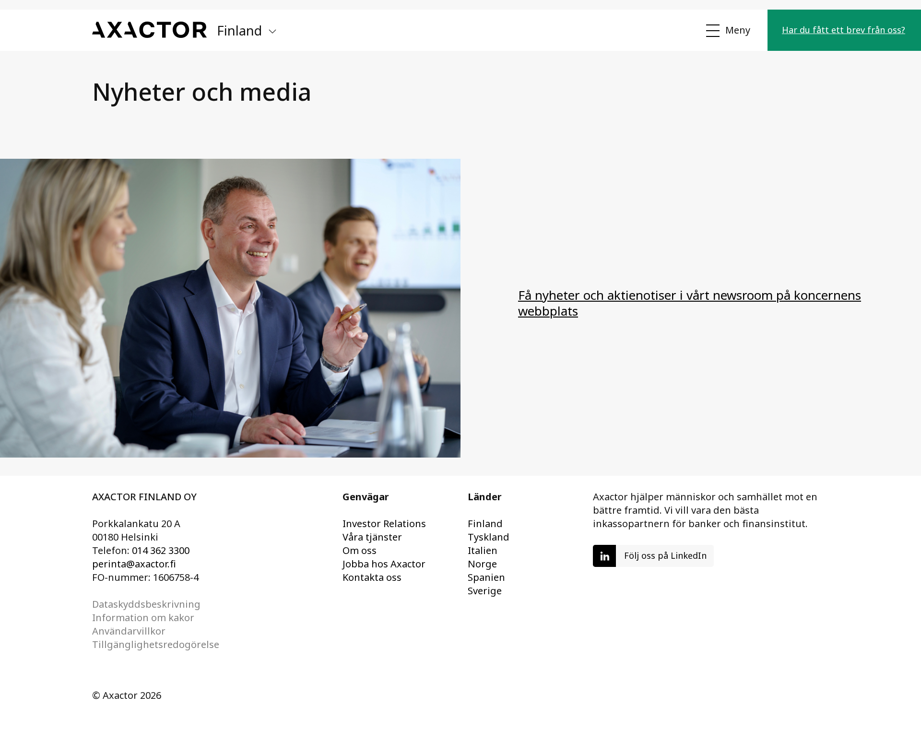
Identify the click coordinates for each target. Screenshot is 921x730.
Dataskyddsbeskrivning (146, 604)
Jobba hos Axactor (383, 563)
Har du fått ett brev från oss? (843, 29)
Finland (485, 523)
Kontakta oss (371, 577)
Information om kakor (143, 617)
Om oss (359, 550)
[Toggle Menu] (727, 31)
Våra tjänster (372, 536)
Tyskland (488, 536)
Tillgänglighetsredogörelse (155, 644)
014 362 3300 (160, 550)
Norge (482, 563)
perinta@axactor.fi (134, 563)
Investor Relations (384, 523)
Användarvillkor (128, 630)
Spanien (486, 577)
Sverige (485, 590)
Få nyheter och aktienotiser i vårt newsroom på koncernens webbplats (689, 303)
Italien (482, 550)
